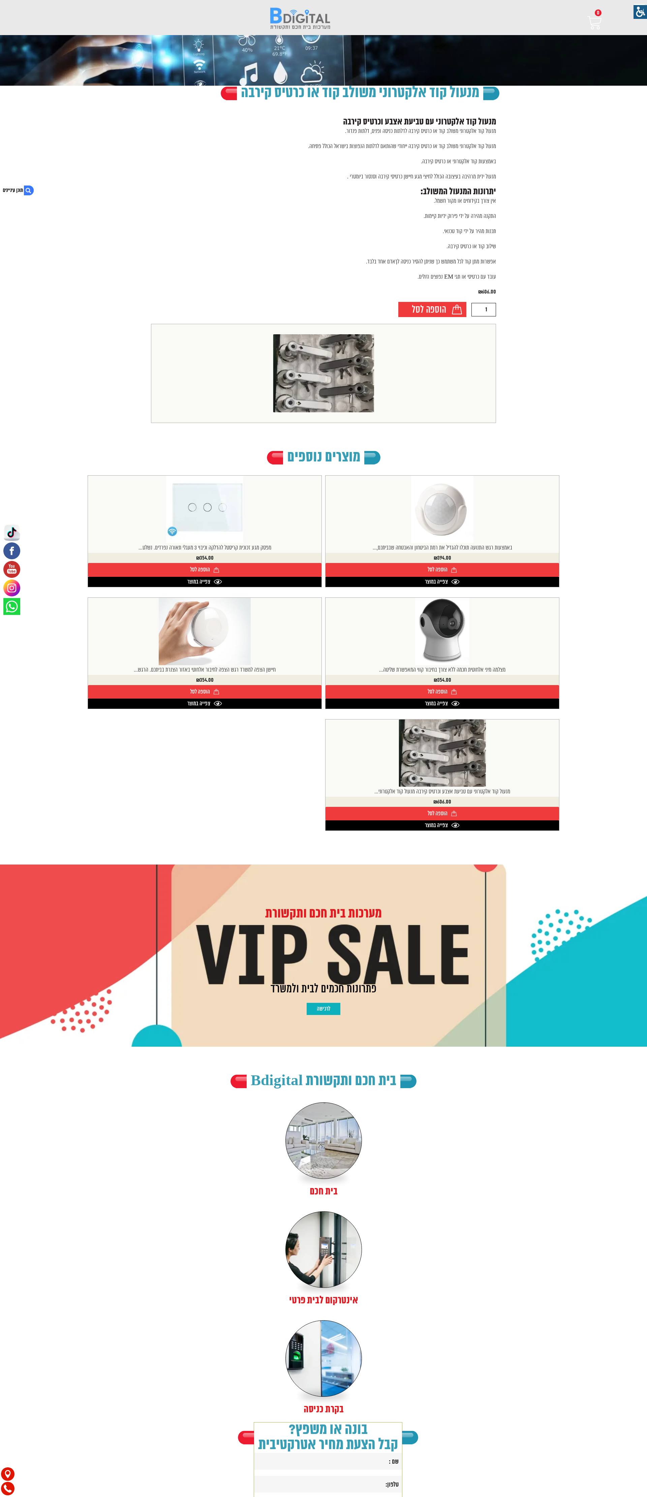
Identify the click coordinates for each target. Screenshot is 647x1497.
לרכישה (323, 1009)
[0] (585, 22)
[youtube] (11, 569)
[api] (11, 606)
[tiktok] (11, 532)
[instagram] (11, 588)
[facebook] (11, 550)
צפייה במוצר (436, 581)
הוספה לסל (429, 310)
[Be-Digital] (300, 19)
